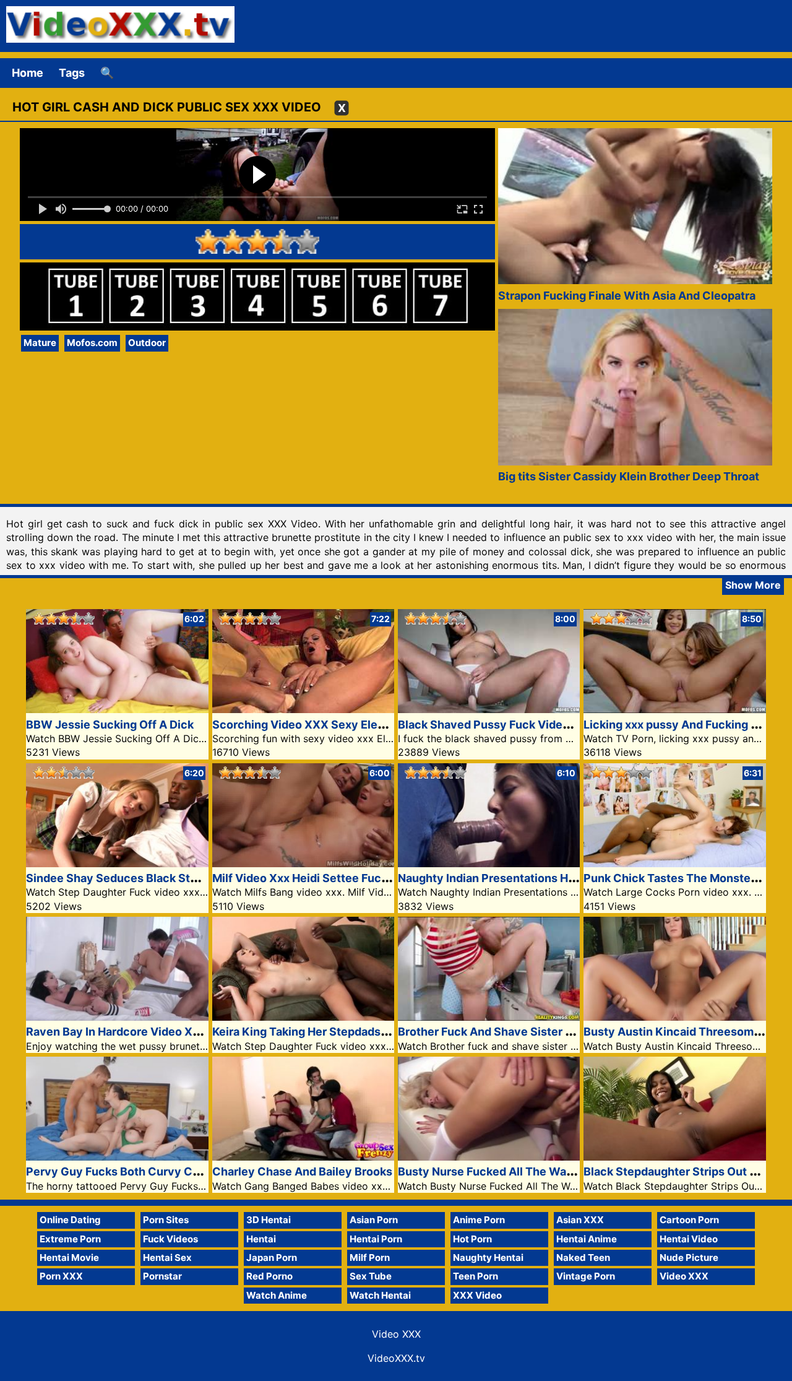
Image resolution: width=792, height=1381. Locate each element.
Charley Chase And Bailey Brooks (302, 1171)
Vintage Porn (585, 1276)
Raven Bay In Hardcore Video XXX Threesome (149, 1031)
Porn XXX (61, 1276)
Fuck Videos (170, 1239)
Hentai (261, 1239)
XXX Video (477, 1295)
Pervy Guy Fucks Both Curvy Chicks (124, 1171)
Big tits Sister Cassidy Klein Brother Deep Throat (628, 476)
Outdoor (147, 342)
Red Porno (269, 1276)
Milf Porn (370, 1257)
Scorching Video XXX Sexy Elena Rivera (320, 724)
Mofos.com (92, 342)
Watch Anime (276, 1295)
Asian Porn (374, 1220)
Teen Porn (475, 1276)
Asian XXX (580, 1220)
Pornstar (162, 1276)
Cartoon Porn (689, 1220)
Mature (40, 342)
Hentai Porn (376, 1239)
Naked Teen (583, 1257)
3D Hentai (268, 1220)
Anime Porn (479, 1220)
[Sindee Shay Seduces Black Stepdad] (117, 863)
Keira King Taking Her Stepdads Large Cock (328, 1031)
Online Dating (70, 1220)
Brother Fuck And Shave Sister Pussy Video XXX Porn (542, 1031)
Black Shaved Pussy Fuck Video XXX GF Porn (520, 724)
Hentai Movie (69, 1257)
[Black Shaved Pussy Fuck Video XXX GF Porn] (489, 709)
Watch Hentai (380, 1295)
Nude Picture (689, 1257)
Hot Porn (472, 1239)
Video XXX (684, 1276)
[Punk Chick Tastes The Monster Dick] (674, 863)
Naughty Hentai (488, 1257)
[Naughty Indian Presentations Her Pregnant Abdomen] (489, 863)
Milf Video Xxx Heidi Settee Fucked (306, 878)
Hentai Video (689, 1239)
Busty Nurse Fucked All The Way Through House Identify (550, 1171)
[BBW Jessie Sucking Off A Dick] (117, 709)
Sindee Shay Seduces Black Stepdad (124, 878)
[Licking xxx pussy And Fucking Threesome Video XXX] (674, 709)
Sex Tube (371, 1276)
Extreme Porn (70, 1239)
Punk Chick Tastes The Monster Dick (682, 878)
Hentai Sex (167, 1257)
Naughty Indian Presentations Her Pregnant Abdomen (542, 878)
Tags (72, 72)
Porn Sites (166, 1220)
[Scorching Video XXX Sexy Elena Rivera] (303, 709)
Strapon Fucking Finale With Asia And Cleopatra (626, 295)
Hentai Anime (586, 1239)
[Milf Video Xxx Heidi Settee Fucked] (303, 863)
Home (27, 72)
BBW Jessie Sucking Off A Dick (110, 724)
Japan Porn (271, 1257)
